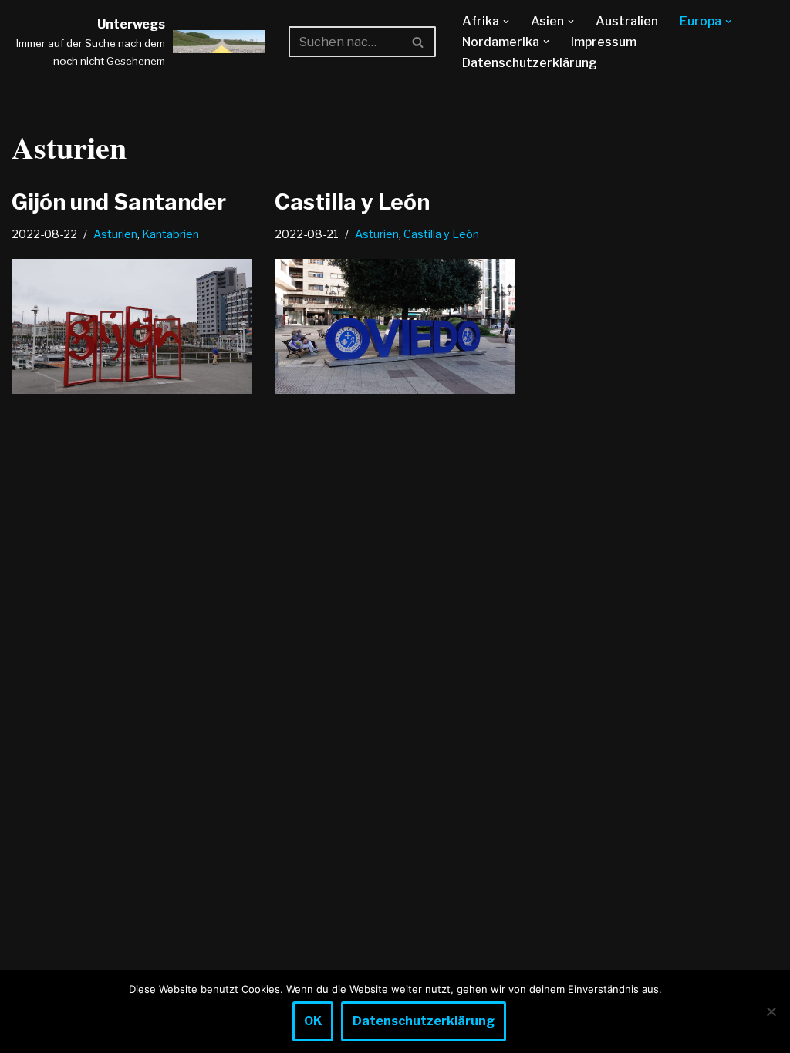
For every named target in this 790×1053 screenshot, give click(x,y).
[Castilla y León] (395, 326)
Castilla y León (352, 202)
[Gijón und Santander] (132, 326)
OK (313, 1021)
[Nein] (770, 1011)
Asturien (115, 234)
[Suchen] (418, 41)
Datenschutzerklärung (529, 63)
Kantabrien (170, 234)
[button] (506, 22)
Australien (627, 21)
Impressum (603, 42)
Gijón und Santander (119, 202)
